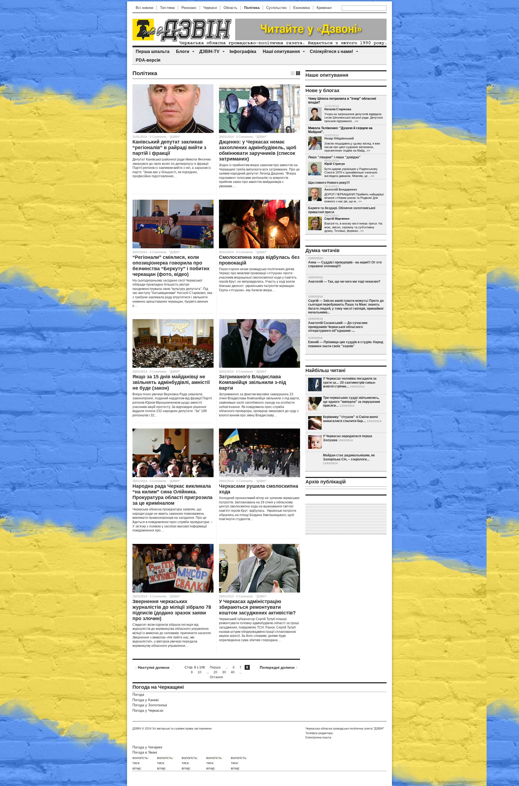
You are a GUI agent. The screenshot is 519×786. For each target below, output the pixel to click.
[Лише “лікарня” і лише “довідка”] (315, 169)
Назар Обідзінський (339, 138)
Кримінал (324, 8)
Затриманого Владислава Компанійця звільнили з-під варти (252, 382)
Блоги (182, 51)
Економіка (301, 8)
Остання (216, 677)
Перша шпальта (152, 51)
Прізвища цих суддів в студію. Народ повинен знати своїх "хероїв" (345, 344)
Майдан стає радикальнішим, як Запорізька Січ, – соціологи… (349, 457)
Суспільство (276, 8)
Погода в (144, 752)
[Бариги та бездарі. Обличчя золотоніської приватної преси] (315, 224)
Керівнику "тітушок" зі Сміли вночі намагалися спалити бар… (350, 419)
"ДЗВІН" (174, 136)
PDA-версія (148, 60)
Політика (252, 8)
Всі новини (144, 8)
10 (199, 672)
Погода (138, 695)
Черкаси (210, 8)
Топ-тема (167, 8)
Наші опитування (281, 51)
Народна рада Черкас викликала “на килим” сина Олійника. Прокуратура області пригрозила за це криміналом (172, 494)
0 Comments (158, 136)
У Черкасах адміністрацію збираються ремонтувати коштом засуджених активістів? (257, 607)
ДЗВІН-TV (209, 51)
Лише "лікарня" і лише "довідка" (334, 157)
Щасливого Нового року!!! (329, 183)
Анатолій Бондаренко (340, 189)
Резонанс (189, 8)
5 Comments (158, 252)
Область (230, 8)
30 (224, 672)
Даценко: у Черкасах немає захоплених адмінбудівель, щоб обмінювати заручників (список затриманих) (257, 150)
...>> (371, 176)
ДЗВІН (136, 728)
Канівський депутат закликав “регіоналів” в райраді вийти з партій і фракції (169, 147)
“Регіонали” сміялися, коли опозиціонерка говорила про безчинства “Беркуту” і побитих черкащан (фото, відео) (170, 266)
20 (215, 672)
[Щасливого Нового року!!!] (315, 195)
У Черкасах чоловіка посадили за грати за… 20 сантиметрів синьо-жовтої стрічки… (350, 382)
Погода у (145, 700)
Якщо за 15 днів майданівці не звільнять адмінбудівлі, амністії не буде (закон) (171, 382)
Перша (215, 667)
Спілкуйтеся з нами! (331, 51)
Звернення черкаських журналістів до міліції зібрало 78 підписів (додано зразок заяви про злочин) (171, 610)
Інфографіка (242, 51)
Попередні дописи (277, 667)
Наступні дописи (153, 667)
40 (233, 672)
